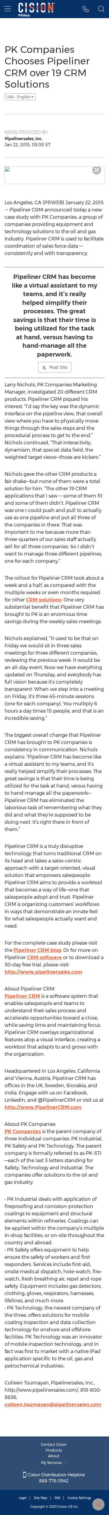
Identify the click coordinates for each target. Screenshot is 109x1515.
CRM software (44, 957)
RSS (57, 1498)
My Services (52, 1462)
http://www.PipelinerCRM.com (43, 1107)
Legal (23, 1498)
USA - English (18, 97)
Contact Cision (54, 1444)
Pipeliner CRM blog (37, 950)
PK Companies (23, 1131)
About (53, 1456)
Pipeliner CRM (22, 996)
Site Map (40, 1498)
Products (54, 1450)
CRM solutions (43, 600)
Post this (58, 367)
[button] (86, 9)
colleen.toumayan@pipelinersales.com (53, 1404)
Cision (62, 1507)
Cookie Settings (79, 1498)
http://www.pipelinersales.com (43, 972)
